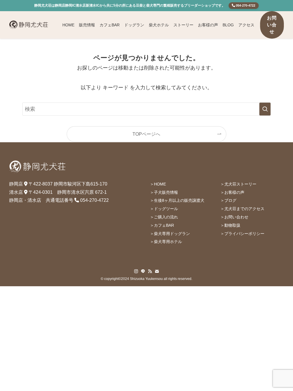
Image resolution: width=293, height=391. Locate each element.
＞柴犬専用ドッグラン (170, 233)
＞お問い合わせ (234, 217)
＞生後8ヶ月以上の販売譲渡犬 (177, 200)
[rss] (150, 271)
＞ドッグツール (164, 208)
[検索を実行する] (265, 109)
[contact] (156, 271)
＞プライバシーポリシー (242, 233)
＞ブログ (228, 200)
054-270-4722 (245, 5)
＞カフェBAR (162, 225)
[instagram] (136, 271)
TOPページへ (146, 134)
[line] (143, 271)
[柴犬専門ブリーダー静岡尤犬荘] (29, 25)
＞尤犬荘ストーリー (238, 184)
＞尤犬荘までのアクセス (242, 208)
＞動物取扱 (230, 225)
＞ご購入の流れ (164, 217)
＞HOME (158, 184)
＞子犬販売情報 (164, 192)
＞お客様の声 (232, 192)
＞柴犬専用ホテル (166, 241)
